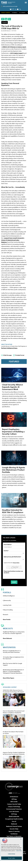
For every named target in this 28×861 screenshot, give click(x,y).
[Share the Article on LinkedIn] (6, 19)
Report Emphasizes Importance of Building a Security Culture (13, 431)
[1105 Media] (14, 793)
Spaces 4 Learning (14, 831)
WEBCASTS (8, 628)
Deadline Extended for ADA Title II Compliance (12, 511)
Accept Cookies (11, 858)
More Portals (6, 619)
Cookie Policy (19, 850)
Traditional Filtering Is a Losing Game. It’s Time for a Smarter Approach (14, 632)
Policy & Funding (8, 610)
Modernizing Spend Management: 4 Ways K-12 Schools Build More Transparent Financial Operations (13, 671)
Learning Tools (7, 605)
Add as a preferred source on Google (10, 6)
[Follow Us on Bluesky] (10, 9)
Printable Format (19, 355)
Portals (7, 592)
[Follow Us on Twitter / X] (15, 9)
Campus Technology (14, 806)
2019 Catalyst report (16, 53)
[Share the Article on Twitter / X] (9, 19)
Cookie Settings (11, 853)
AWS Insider (14, 801)
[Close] (21, 839)
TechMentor (14, 834)
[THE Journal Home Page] (8, 2)
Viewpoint (4, 22)
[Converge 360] (14, 786)
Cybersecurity (7, 600)
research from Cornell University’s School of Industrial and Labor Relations (12, 240)
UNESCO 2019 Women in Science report (14, 47)
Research (5, 614)
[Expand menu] (25, 3)
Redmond (14, 824)
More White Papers (8, 678)
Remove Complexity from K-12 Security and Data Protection (12, 651)
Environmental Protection (14, 809)
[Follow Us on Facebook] (13, 9)
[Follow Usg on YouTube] (17, 9)
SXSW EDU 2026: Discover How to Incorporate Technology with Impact (13, 691)
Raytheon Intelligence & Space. (9, 348)
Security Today (14, 829)
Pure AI (14, 821)
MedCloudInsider (14, 816)
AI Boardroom (14, 797)
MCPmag (14, 814)
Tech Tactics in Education (14, 836)
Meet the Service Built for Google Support (12, 664)
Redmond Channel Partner (14, 826)
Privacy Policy (16, 562)
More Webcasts (7, 638)
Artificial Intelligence (9, 596)
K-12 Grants (22, 12)
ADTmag (14, 799)
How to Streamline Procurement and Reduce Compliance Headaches (13, 711)
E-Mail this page (7, 355)
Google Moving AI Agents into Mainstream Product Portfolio (13, 469)
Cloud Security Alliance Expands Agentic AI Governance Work (12, 387)
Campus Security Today (14, 804)
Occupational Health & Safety (14, 819)
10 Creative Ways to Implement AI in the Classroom (13, 658)
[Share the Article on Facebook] (3, 19)
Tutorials (14, 12)
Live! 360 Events (14, 811)
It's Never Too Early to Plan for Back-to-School (13, 732)
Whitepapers (9, 647)
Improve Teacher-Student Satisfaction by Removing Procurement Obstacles (14, 753)
